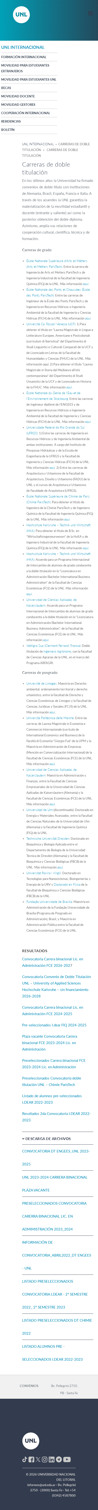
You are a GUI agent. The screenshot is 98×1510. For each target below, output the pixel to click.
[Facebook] (31, 1459)
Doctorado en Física (67, 884)
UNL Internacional (38, 144)
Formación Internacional (23, 57)
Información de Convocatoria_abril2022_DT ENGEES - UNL (56, 1255)
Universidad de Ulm (39, 810)
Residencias (11, 121)
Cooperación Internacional (25, 113)
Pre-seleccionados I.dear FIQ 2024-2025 (54, 1025)
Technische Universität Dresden (47, 838)
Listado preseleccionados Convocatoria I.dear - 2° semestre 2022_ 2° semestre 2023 (55, 1294)
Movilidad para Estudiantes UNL (28, 79)
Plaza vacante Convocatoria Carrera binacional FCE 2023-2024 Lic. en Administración (49, 1042)
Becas (6, 88)
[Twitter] (38, 1459)
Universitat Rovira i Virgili (43, 873)
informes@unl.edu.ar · (42, 1485)
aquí (85, 284)
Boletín (8, 130)
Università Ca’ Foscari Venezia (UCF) (50, 324)
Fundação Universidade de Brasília (49, 902)
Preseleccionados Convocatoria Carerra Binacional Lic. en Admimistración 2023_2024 (54, 1216)
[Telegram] (59, 1459)
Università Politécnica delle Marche (50, 718)
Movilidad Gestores (18, 104)
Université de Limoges (41, 683)
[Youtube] (67, 1459)
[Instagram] (44, 1459)
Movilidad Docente (18, 96)
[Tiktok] (24, 1459)
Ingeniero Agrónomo (57, 651)
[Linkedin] (51, 1459)
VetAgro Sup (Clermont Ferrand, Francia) (53, 646)
